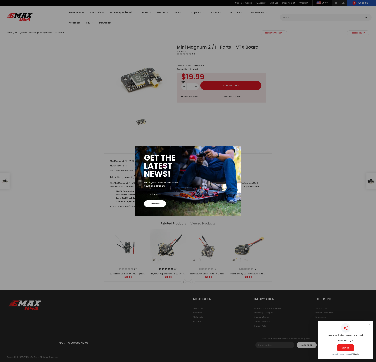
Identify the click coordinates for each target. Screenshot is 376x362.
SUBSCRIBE (155, 204)
